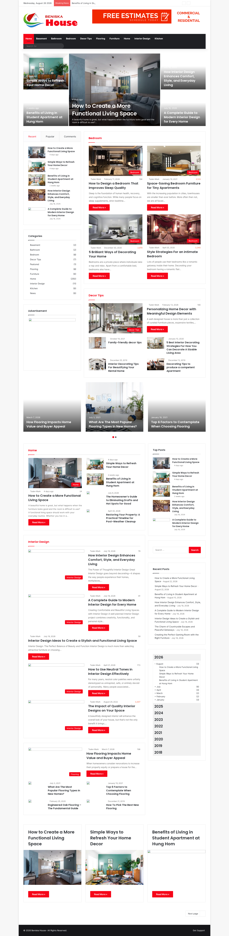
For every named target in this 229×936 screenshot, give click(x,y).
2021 (158, 732)
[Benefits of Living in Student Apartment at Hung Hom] (45, 108)
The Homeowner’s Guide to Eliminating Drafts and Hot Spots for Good (122, 500)
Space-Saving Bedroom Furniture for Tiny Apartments (173, 185)
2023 (158, 719)
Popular (50, 136)
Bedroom (71, 38)
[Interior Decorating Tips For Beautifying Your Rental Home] (97, 364)
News (33, 293)
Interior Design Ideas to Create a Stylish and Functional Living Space (82, 640)
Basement (41, 38)
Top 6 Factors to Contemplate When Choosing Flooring (175, 424)
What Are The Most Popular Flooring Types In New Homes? (113, 424)
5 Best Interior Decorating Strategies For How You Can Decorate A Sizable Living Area (183, 348)
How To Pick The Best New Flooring (122, 806)
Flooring (100, 38)
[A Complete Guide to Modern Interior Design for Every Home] (183, 108)
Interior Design (142, 38)
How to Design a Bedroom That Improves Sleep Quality (113, 185)
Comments (70, 136)
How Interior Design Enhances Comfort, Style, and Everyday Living (179, 78)
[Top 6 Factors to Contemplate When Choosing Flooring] (177, 407)
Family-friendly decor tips (125, 342)
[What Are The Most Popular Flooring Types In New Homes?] (114, 407)
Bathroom (56, 38)
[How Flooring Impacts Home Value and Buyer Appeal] (52, 407)
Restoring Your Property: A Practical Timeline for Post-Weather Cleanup (123, 518)
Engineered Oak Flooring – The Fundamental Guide (64, 806)
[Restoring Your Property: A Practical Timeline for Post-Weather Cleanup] (88, 510)
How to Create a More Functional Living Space (104, 109)
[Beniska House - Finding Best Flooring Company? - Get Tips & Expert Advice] (52, 20)
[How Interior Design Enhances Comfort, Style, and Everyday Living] (36, 195)
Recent (32, 136)
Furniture (114, 38)
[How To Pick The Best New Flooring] (88, 801)
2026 (158, 657)
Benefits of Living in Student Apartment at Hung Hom (98, 3)
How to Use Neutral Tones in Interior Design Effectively (110, 671)
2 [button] (115, 437)
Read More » (99, 207)
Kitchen (159, 38)
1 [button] (113, 437)
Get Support (199, 930)
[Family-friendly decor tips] (97, 343)
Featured (34, 264)
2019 (158, 745)
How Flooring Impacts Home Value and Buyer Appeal (48, 424)
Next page (193, 913)
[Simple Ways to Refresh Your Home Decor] (45, 71)
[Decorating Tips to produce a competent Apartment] (155, 364)
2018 (158, 752)
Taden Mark (96, 179)
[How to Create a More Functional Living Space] (114, 90)
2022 (158, 726)
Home (29, 38)
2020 (158, 739)
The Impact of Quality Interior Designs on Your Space (111, 708)
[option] (114, 90)
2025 (158, 706)
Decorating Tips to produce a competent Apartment (181, 367)
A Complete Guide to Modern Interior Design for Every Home (182, 117)
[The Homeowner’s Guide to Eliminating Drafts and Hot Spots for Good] (88, 492)
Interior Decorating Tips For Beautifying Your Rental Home (123, 367)
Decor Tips (86, 38)
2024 (158, 712)
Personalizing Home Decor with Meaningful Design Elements (171, 311)
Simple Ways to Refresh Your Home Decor (45, 82)
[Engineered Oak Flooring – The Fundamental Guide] (29, 801)
